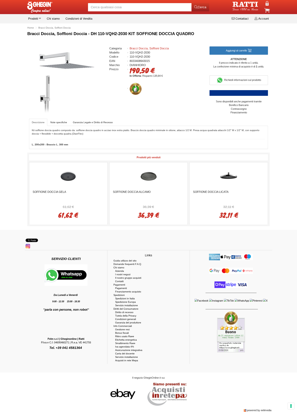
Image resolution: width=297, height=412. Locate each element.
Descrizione (38, 122)
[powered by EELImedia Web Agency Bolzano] (245, 410)
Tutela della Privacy (125, 315)
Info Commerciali (122, 326)
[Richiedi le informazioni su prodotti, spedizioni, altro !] (66, 274)
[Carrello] (267, 10)
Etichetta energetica (126, 339)
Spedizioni (119, 295)
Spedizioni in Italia (125, 298)
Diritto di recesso (124, 312)
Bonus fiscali (122, 332)
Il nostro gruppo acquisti (128, 277)
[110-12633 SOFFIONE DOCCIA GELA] (68, 175)
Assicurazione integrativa (128, 350)
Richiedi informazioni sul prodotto (242, 79)
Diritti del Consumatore (125, 308)
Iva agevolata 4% (124, 346)
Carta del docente (125, 353)
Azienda (119, 271)
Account (263, 18)
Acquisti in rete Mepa (126, 360)
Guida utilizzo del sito (124, 260)
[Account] (267, 3)
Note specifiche (58, 122)
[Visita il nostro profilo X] (265, 300)
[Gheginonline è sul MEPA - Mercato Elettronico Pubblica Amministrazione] (166, 394)
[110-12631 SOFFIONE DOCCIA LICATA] (228, 175)
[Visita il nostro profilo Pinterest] (256, 300)
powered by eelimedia (259, 410)
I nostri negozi (122, 274)
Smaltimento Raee (125, 343)
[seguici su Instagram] (28, 245)
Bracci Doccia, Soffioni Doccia (149, 48)
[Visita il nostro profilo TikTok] (229, 300)
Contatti (119, 281)
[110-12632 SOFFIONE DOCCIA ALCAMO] (148, 175)
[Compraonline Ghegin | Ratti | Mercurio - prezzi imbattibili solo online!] (39, 6)
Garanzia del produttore (128, 322)
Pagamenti (119, 284)
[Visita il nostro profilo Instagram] (216, 300)
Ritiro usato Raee (124, 336)
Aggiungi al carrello (237, 50)
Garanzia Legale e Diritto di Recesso (93, 122)
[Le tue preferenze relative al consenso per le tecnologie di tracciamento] (291, 406)
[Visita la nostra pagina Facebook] (202, 300)
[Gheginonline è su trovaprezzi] (143, 394)
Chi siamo (53, 18)
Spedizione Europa (125, 302)
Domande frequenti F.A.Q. (127, 264)
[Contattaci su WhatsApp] (242, 300)
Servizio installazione (126, 305)
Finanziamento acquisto (128, 291)
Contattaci (242, 18)
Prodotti (33, 18)
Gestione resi (122, 329)
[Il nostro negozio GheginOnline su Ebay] (122, 394)
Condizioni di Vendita (78, 18)
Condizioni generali (125, 319)
